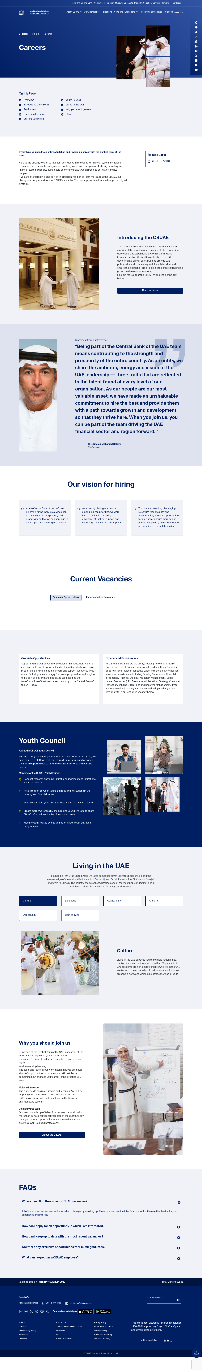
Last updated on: (42, 1282)
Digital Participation (143, 3)
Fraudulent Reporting (103, 1335)
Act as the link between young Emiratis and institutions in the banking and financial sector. (57, 793)
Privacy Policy (100, 1323)
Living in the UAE (75, 105)
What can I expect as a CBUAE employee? (50, 1257)
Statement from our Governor (91, 340)
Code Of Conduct (64, 1339)
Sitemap (22, 1323)
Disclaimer (61, 1331)
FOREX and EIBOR (85, 3)
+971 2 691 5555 (54, 1303)
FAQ (58, 1335)
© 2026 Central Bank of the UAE (101, 1354)
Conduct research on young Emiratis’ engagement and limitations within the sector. (60, 781)
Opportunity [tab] (29, 915)
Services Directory (102, 1339)
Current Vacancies (34, 119)
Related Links (157, 155)
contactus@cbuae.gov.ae (81, 1303)
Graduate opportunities (35, 658)
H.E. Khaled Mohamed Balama (104, 444)
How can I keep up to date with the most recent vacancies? (62, 1236)
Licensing (107, 12)
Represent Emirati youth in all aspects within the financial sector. (59, 803)
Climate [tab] (153, 901)
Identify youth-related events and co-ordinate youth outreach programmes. (57, 825)
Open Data (128, 3)
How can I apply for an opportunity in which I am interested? (63, 1226)
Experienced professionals (122, 658)
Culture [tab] (27, 901)
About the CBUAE (161, 161)
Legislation (109, 3)
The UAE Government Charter (69, 1327)
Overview (29, 100)
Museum (119, 3)
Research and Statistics (151, 12)
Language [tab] (70, 901)
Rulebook (168, 12)
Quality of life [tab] (114, 901)
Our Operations (91, 12)
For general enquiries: (28, 1303)
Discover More (150, 290)
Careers (165, 3)
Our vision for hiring (34, 114)
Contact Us (177, 3)
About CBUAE (73, 12)
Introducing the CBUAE (36, 105)
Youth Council (73, 100)
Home (73, 3)
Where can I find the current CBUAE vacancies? (54, 1201)
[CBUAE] (38, 12)
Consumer (98, 3)
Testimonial (30, 110)
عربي (176, 12)
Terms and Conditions (103, 1327)
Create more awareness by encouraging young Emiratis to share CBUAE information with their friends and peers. (59, 813)
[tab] (65, 598)
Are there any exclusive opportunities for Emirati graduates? (63, 1247)
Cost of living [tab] (72, 915)
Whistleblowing (100, 1331)
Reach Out (24, 1297)
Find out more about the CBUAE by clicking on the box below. (147, 277)
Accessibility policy (27, 1331)
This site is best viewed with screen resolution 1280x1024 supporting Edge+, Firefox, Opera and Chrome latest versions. (156, 1326)
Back (25, 34)
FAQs (68, 114)
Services (156, 3)
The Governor (94, 448)
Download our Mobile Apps (65, 1312)
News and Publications (125, 12)
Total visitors (172, 1282)
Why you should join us (78, 110)
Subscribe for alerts (154, 1297)
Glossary (23, 1339)
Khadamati (23, 1335)
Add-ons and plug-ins (150, 1340)
